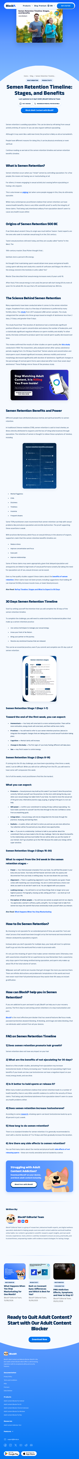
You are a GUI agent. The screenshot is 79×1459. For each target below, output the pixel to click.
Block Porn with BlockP (24, 1184)
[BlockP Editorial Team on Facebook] (22, 1221)
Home (26, 76)
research (24, 1114)
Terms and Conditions (10, 1380)
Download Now (39, 1339)
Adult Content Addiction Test (12, 1425)
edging (25, 192)
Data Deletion (8, 1390)
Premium (42, 6)
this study (66, 344)
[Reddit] (26, 1445)
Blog (36, 6)
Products (27, 6)
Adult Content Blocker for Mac (13, 1415)
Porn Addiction (59, 1286)
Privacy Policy (8, 1376)
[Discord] (31, 1445)
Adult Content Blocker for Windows (14, 1411)
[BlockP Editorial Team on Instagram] (19, 1221)
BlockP (8, 1017)
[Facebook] (5, 1445)
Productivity (47, 80)
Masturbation (32, 80)
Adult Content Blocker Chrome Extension (16, 1408)
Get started (65, 6)
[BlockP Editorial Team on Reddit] (26, 1221)
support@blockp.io (13, 1439)
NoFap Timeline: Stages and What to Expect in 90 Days (37, 589)
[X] (15, 1445)
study (23, 312)
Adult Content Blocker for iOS (12, 1404)
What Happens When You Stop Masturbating (33, 912)
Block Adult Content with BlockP (39, 110)
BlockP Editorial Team (12, 1298)
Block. (11, 5)
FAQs (5, 1383)
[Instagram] (10, 1445)
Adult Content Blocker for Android (14, 1401)
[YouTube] (20, 1445)
